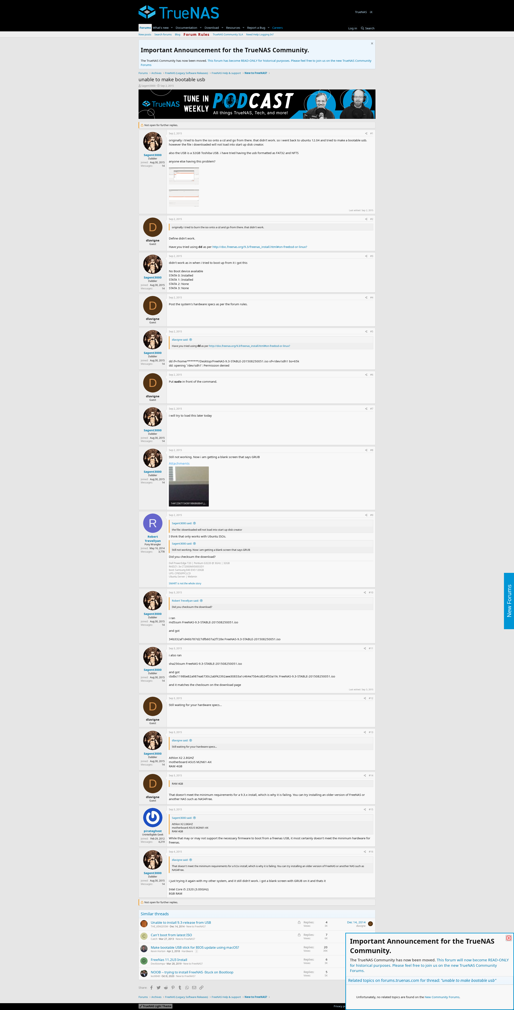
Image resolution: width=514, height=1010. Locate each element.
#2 (371, 219)
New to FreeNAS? (196, 926)
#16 (371, 851)
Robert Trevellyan (153, 538)
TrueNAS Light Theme (156, 1006)
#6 (371, 374)
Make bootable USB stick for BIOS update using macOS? (195, 947)
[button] (172, 27)
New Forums (509, 601)
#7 (371, 408)
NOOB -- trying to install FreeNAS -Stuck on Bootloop (192, 972)
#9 (371, 515)
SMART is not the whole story (185, 583)
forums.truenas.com (400, 980)
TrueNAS (361, 12)
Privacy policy (342, 1006)
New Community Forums (442, 997)
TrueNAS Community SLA (228, 34)
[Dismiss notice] (371, 44)
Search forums (163, 34)
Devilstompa (158, 963)
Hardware (187, 951)
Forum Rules (197, 34)
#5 (371, 331)
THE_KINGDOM (159, 926)
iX (371, 12)
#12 (371, 698)
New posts (145, 34)
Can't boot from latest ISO (171, 935)
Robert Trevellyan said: (185, 600)
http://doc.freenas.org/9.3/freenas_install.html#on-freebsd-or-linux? (259, 247)
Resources (233, 28)
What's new (161, 28)
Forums (145, 28)
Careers (277, 28)
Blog (177, 34)
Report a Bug (256, 28)
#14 (371, 775)
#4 (371, 297)
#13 (371, 732)
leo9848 (155, 976)
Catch (154, 939)
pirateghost (153, 831)
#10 (371, 592)
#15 (371, 809)
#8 (371, 450)
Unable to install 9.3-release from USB (181, 922)
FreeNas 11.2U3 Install (169, 959)
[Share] (366, 133)
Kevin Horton (158, 951)
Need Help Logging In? (260, 34)
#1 (371, 133)
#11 (371, 648)
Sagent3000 (148, 85)
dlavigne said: (180, 339)
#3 (371, 256)
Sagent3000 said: (182, 523)
